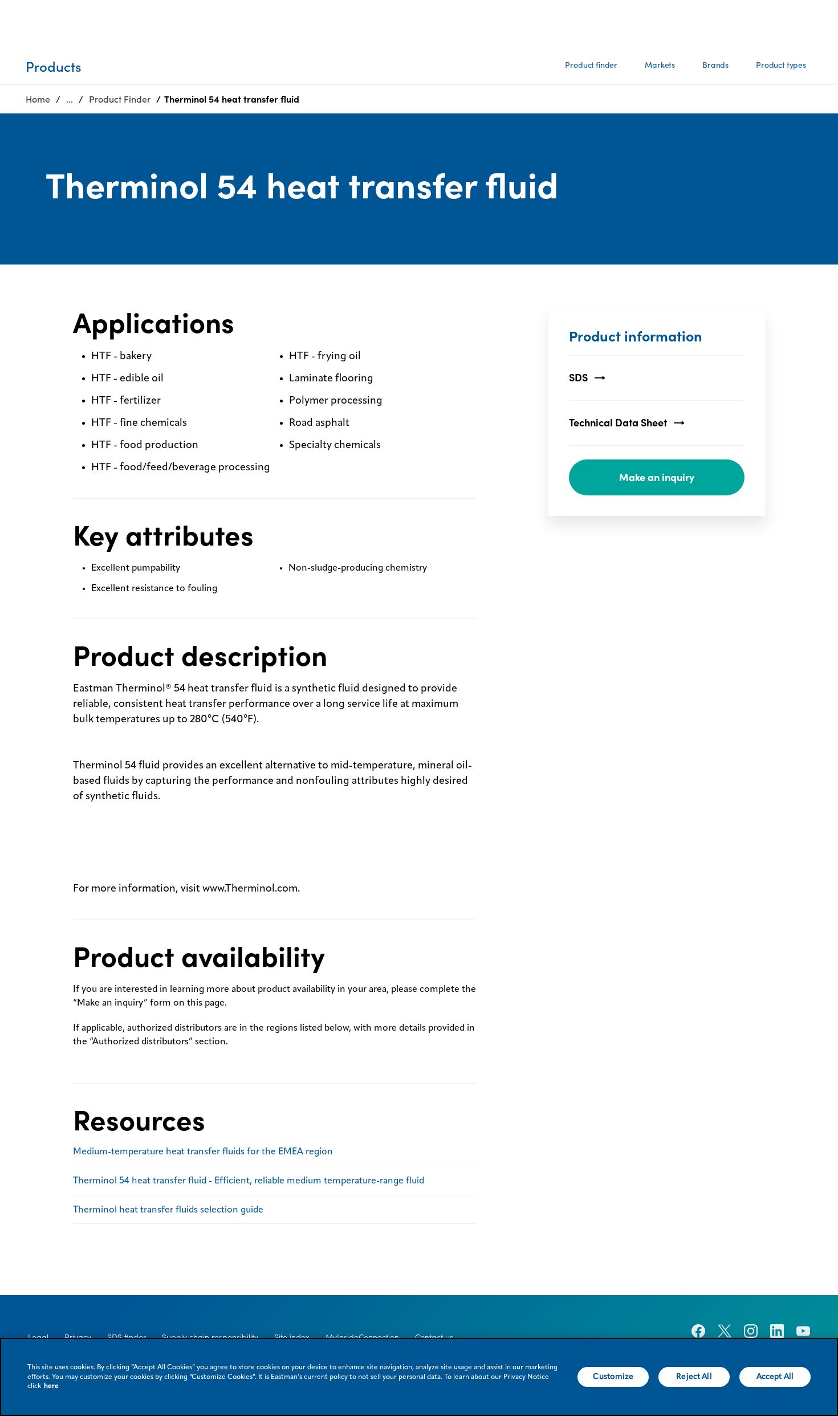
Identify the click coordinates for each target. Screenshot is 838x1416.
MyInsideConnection (362, 1337)
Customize (613, 1377)
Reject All (693, 1377)
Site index (292, 1337)
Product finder (591, 65)
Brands (715, 65)
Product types (781, 65)
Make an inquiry (656, 477)
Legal (38, 1337)
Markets (660, 65)
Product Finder (119, 99)
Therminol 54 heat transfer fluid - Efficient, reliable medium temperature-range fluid (248, 1181)
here (51, 1386)
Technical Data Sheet (618, 422)
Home (38, 99)
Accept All (775, 1377)
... (69, 99)
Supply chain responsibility (210, 1337)
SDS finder (126, 1337)
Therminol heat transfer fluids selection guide (168, 1210)
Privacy (77, 1337)
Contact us (434, 1337)
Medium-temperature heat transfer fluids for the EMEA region (203, 1152)
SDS (578, 377)
